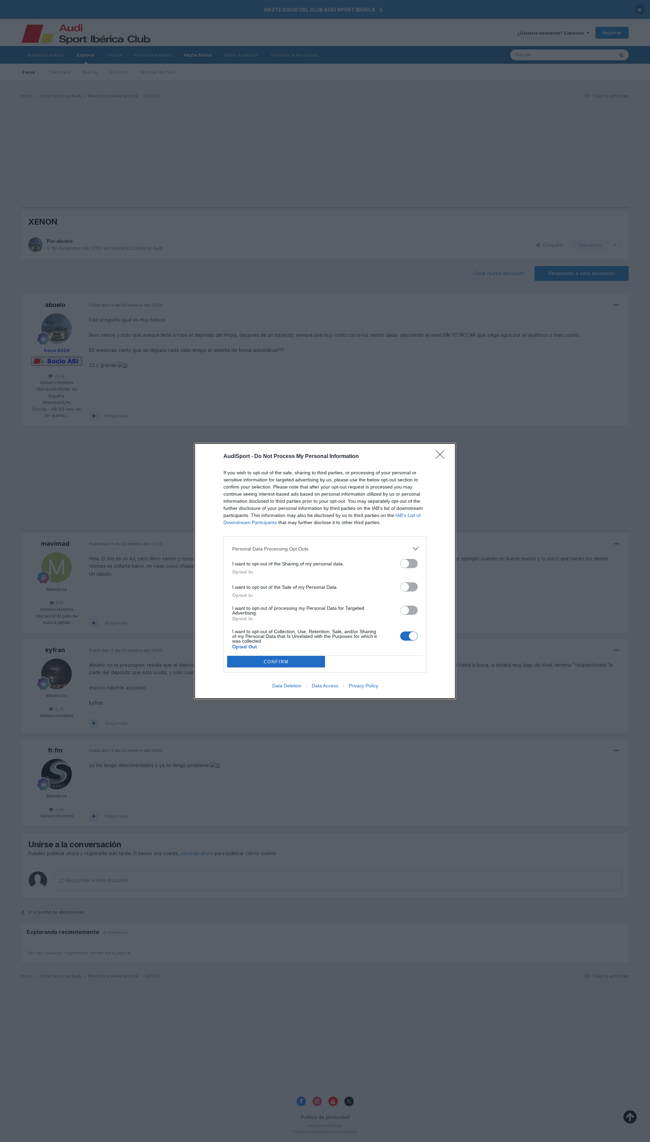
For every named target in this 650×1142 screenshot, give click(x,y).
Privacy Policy (363, 685)
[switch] (409, 563)
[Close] (442, 456)
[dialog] (325, 571)
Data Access (325, 685)
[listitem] (325, 548)
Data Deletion (286, 685)
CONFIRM (276, 661)
